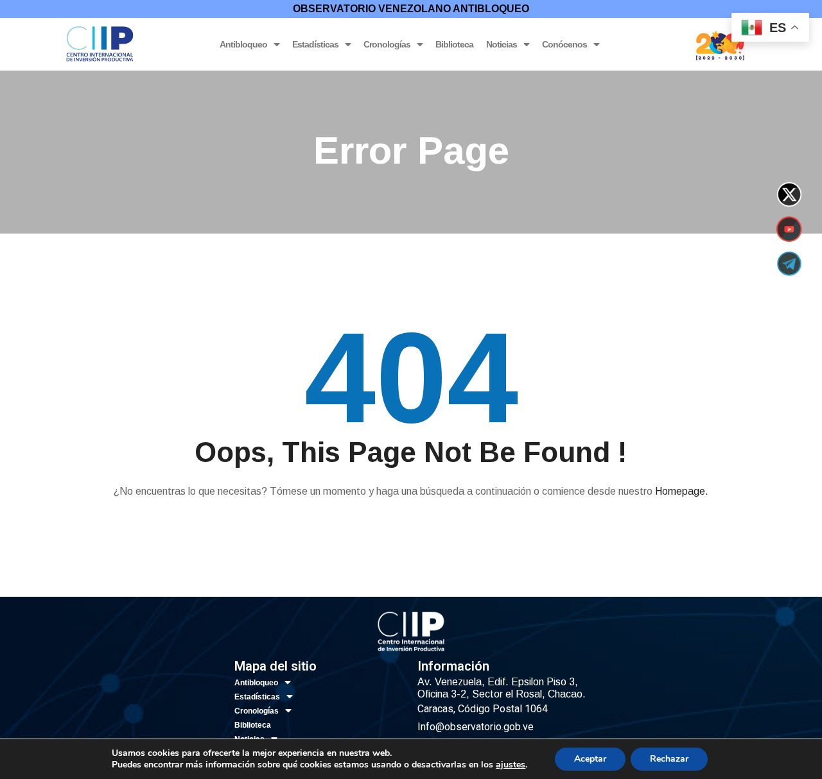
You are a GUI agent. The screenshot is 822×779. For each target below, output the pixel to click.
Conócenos (564, 44)
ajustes (510, 765)
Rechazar (669, 759)
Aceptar (590, 759)
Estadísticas (315, 44)
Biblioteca (454, 44)
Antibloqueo (243, 44)
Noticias (501, 44)
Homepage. (681, 491)
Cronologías (386, 44)
